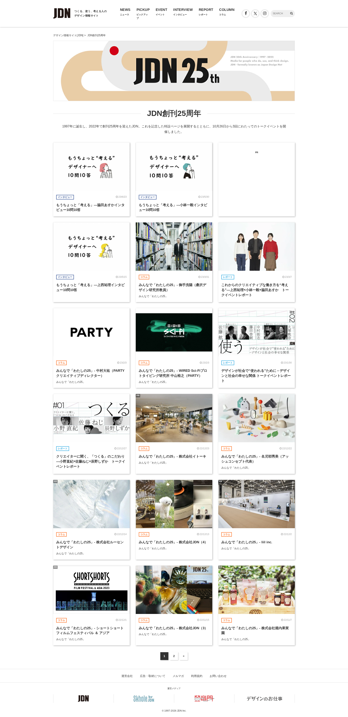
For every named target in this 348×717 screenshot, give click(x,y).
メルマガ (178, 676)
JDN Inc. (181, 710)
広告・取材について (152, 676)
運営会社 (127, 676)
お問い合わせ (218, 676)
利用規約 (196, 676)
